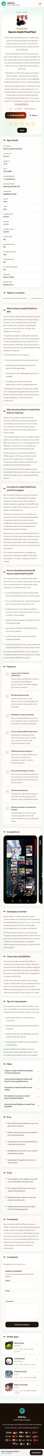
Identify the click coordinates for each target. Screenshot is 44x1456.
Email (7, 1291)
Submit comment (22, 1325)
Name (7, 1280)
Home (19, 12)
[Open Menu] (40, 3)
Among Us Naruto (22, 104)
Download (36, 1453)
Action (25, 12)
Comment (9, 1301)
